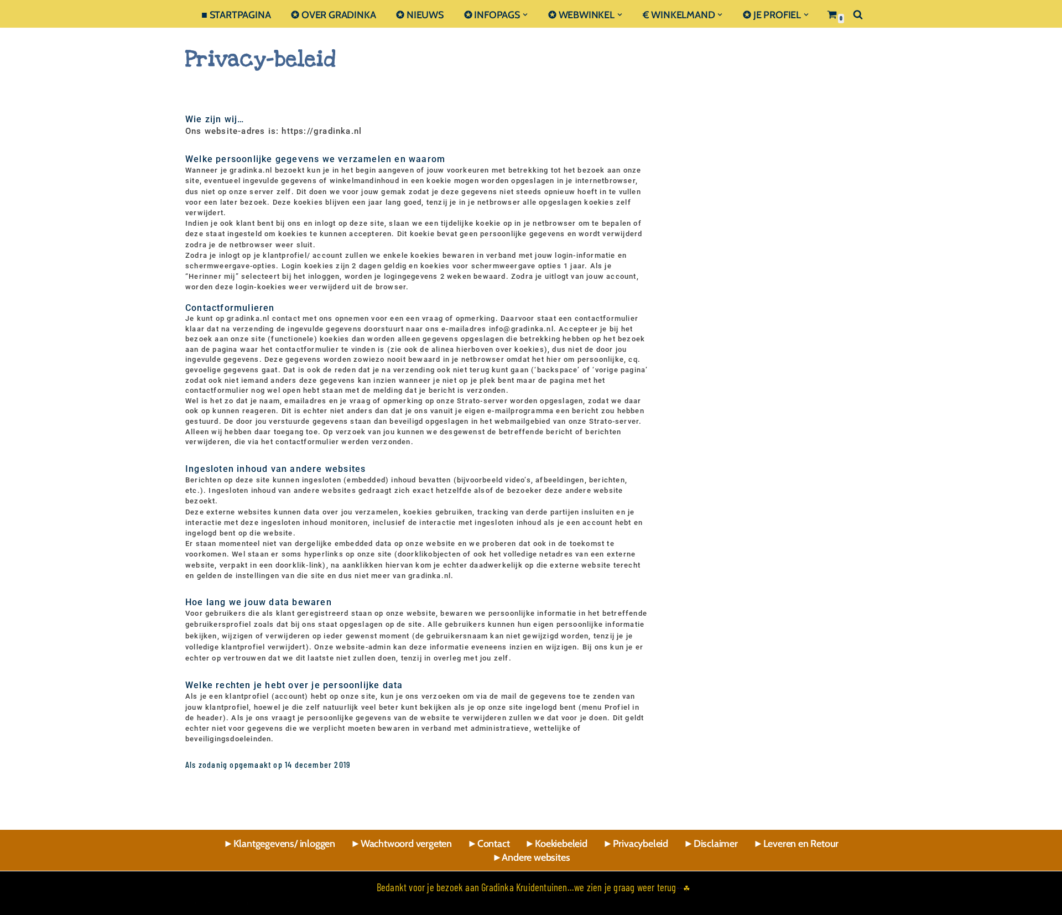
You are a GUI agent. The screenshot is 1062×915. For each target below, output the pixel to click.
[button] (525, 14)
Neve (189, 902)
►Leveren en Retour (796, 844)
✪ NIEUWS (419, 14)
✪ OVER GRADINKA (333, 14)
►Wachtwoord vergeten (401, 844)
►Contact (488, 844)
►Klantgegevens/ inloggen (279, 844)
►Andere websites (531, 857)
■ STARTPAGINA (235, 14)
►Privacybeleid (635, 844)
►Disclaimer (711, 844)
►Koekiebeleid (556, 844)
